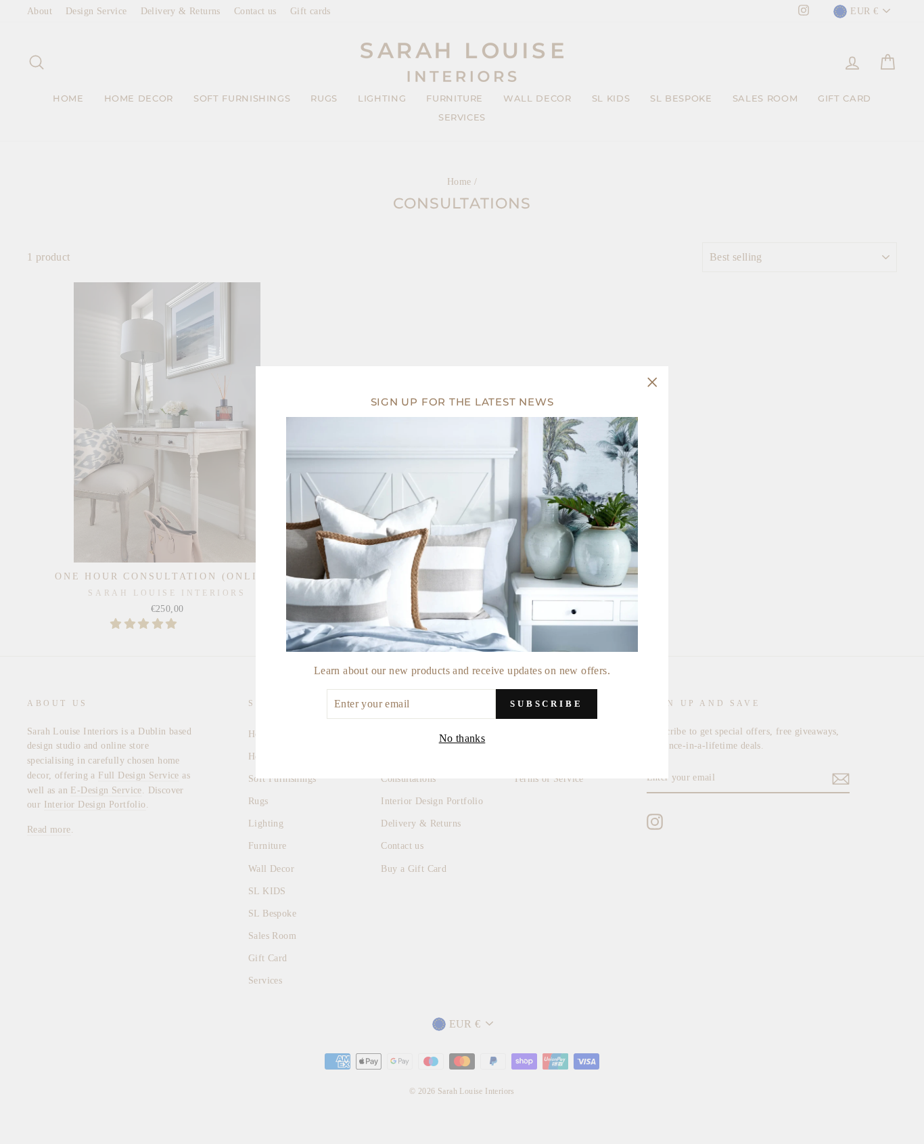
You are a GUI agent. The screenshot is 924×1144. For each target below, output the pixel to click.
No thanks (462, 738)
